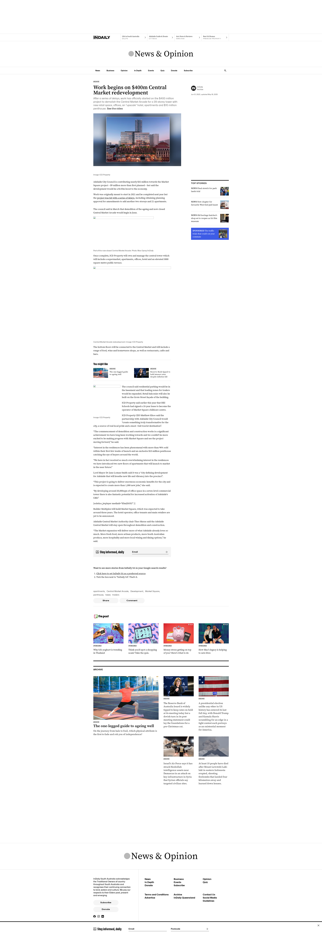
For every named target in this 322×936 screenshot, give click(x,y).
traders (115, 595)
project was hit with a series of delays (115, 197)
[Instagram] (98, 916)
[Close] (318, 925)
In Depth (138, 70)
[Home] (106, 37)
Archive (178, 894)
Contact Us (209, 894)
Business (110, 70)
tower (107, 595)
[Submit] (165, 552)
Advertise (150, 897)
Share (106, 600)
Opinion (124, 70)
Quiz (162, 70)
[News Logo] (160, 54)
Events (151, 70)
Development (136, 591)
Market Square (152, 591)
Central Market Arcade (118, 591)
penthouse (98, 595)
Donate (174, 70)
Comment (132, 600)
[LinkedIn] (102, 916)
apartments (99, 591)
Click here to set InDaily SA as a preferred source (120, 573)
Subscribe (188, 70)
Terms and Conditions (157, 894)
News (97, 70)
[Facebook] (94, 916)
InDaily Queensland (184, 897)
